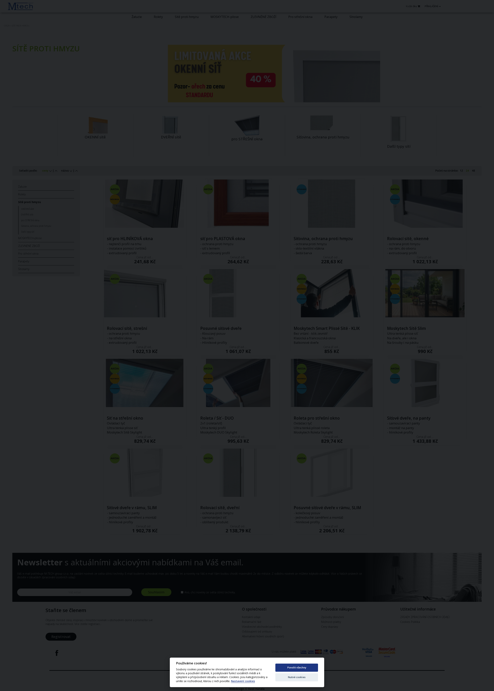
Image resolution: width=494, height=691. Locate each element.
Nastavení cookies (243, 681)
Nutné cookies (296, 677)
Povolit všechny (296, 667)
